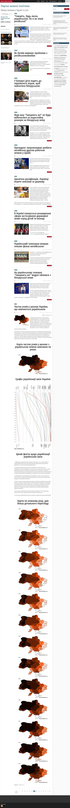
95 (36, 791)
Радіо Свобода (37, 132)
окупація (55, 70)
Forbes (31, 162)
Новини (38, 1)
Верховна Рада (60, 45)
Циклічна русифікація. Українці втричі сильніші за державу (31, 180)
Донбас (64, 45)
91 (27, 791)
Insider (31, 68)
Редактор (50, 24)
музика (66, 68)
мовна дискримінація (57, 64)
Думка (16, 13)
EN (63, 1)
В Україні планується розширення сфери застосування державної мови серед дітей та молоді (32, 216)
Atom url (4, 806)
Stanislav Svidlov (48, 312)
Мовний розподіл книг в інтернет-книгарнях (6, 63)
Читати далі (49, 73)
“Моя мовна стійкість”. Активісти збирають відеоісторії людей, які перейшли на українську (6, 32)
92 (29, 791)
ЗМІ (67, 45)
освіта (59, 71)
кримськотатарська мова (58, 62)
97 (41, 791)
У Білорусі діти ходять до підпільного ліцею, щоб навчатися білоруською (27, 83)
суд (59, 78)
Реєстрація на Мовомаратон (5, 29)
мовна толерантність (62, 68)
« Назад (16, 791)
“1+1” (35, 252)
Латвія (60, 49)
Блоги (47, 1)
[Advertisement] (6, 80)
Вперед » (16, 792)
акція (65, 52)
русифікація (57, 77)
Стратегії (32, 234)
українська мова (60, 81)
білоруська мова (63, 53)
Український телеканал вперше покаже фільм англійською (31, 245)
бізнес (60, 53)
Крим (58, 49)
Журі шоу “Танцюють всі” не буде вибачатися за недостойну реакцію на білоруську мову (32, 117)
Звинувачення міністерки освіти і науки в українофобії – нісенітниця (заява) (6, 51)
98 (43, 791)
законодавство (57, 61)
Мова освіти (63, 49)
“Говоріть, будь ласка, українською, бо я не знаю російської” (28, 18)
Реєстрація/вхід (5, 14)
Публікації (42, 1)
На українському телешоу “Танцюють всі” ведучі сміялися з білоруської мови (32, 275)
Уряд (63, 52)
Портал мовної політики (6, 1)
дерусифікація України (58, 59)
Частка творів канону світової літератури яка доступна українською (5, 48)
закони (63, 59)
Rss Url (2, 806)
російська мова (58, 73)
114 (49, 791)
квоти (62, 61)
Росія (61, 52)
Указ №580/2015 (33, 232)
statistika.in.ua (21, 784)
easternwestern (49, 315)
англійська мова (56, 53)
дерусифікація (62, 58)
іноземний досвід (57, 86)
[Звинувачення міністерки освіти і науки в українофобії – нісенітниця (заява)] (6, 56)
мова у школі (65, 62)
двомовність (57, 55)
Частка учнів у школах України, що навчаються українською (31, 308)
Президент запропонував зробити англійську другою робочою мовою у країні (33, 150)
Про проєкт (60, 1)
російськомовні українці (59, 75)
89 (22, 791)
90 (24, 791)
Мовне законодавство (53, 1)
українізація (62, 84)
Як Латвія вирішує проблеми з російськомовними (30, 54)
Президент (56, 50)
